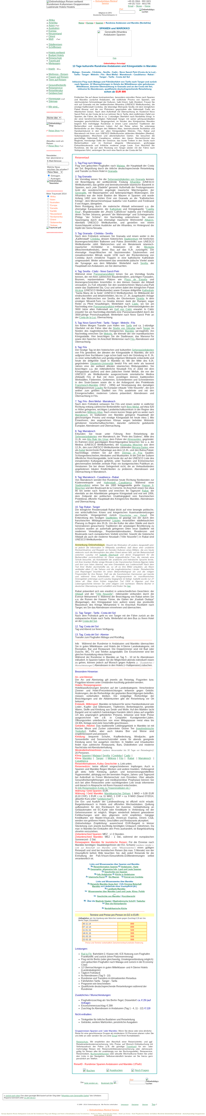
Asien (52, 25)
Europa (52, 31)
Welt (51, 39)
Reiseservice (56, 88)
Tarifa (129, 325)
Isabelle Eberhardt (109, 555)
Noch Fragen (142, 1070)
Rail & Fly (86, 954)
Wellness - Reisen (58, 74)
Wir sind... (54, 106)
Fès (132, 339)
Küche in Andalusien (125, 874)
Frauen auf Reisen (58, 77)
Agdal (82, 450)
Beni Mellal (133, 407)
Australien (54, 28)
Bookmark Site (107, 1083)
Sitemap (53, 101)
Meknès (108, 333)
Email (130, 6)
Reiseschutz (55, 58)
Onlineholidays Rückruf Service (106, 2)
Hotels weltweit (57, 52)
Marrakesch (81, 415)
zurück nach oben (13, 1096)
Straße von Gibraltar (124, 328)
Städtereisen (55, 44)
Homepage (54, 98)
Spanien (99, 23)
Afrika (52, 20)
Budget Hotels (56, 55)
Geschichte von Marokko (108, 896)
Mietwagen (54, 63)
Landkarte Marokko (116, 889)
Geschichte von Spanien (116, 872)
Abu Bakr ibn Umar (97, 439)
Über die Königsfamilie (116, 903)
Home (147, 6)
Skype (139, 6)
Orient (52, 36)
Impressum (124, 1104)
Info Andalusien (104, 874)
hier (129, 586)
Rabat (145, 490)
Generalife (80, 193)
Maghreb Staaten (103, 901)
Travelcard (54, 60)
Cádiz (135, 304)
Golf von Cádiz (123, 309)
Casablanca (81, 761)
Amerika (53, 23)
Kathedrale (116, 209)
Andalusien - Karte (129, 867)
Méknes (112, 758)
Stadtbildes (112, 518)
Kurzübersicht (128, 896)
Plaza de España (135, 279)
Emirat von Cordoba (133, 877)
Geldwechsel (56, 93)
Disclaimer (135, 1104)
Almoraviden (134, 439)
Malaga (121, 165)
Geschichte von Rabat (133, 515)
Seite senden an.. (91, 1083)
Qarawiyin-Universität (101, 363)
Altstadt (79, 594)
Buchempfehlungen (99, 1054)
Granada (112, 171)
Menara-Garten (140, 447)
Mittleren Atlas (95, 412)
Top (153, 1104)
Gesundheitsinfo (57, 85)
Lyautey (99, 388)
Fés (121, 758)
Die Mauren (114, 877)
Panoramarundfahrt (104, 274)
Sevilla (144, 263)
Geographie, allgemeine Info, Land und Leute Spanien (115, 869)
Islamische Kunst (97, 877)
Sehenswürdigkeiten (143, 350)
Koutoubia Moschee (131, 444)
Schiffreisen (55, 47)
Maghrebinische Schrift (124, 901)
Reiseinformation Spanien (105, 867)
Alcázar (79, 290)
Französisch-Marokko (86, 385)
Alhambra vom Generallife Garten (75, 1096)
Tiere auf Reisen (57, 79)
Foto (114, 58)
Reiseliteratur (56, 90)
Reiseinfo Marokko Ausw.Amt (104, 884)
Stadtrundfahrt (82, 485)
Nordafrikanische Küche (116, 908)
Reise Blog (54, 146)
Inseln (52, 69)
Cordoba (117, 755)
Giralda (140, 298)
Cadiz (127, 755)
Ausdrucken (116, 1070)
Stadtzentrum (131, 239)
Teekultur (141, 901)
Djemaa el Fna (132, 453)
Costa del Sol (89, 621)
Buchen (91, 1070)
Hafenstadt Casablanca (118, 482)
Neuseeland (55, 33)
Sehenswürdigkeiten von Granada (126, 179)
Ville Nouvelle (104, 594)
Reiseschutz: (82, 1041)
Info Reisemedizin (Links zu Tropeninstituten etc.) (104, 788)
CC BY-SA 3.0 (29, 1098)
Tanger (146, 328)
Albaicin (149, 220)
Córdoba (95, 239)
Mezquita (149, 247)
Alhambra (135, 182)
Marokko (129, 331)
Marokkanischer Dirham (117, 793)
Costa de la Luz (87, 317)
